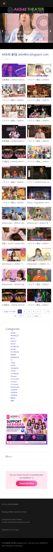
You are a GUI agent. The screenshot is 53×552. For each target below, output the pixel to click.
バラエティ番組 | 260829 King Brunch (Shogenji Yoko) (25, 202)
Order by (7, 59)
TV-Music (14, 382)
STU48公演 (14, 373)
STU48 (13, 371)
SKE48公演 (14, 368)
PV (12, 360)
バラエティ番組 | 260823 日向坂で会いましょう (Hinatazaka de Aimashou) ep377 (26, 34)
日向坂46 (31, 39)
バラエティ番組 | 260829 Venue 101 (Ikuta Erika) (23, 120)
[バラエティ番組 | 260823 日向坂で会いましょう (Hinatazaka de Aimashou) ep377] (26, 28)
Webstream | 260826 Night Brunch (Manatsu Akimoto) (25, 284)
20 (15, 316)
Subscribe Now (27, 483)
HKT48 (13, 344)
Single (13, 363)
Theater (14, 376)
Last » (37, 316)
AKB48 (13, 333)
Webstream (15, 387)
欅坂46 (13, 398)
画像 (12, 401)
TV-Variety (23, 39)
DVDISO (13, 341)
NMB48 (13, 354)
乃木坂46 (14, 390)
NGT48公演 (15, 352)
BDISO (13, 338)
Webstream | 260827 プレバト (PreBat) (19, 264)
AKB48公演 (14, 335)
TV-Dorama (15, 379)
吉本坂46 (14, 392)
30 (21, 316)
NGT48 (13, 349)
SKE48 (13, 365)
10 (48, 311)
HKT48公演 (14, 346)
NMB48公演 (15, 357)
